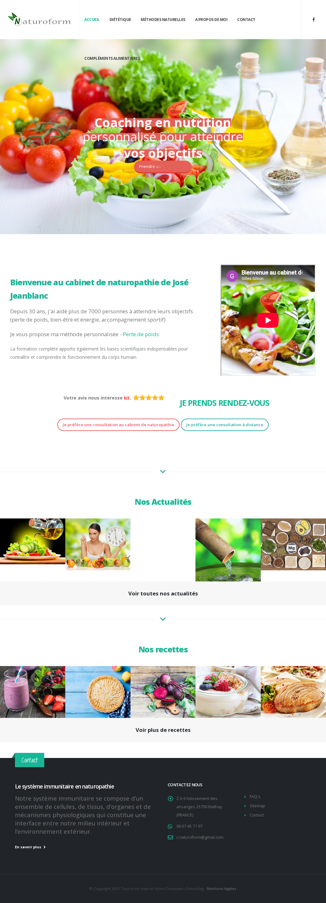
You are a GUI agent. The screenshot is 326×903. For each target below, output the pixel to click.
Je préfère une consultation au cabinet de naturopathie (118, 424)
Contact (246, 19)
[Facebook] (313, 19)
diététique (120, 19)
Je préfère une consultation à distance (224, 424)
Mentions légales (221, 888)
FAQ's (255, 796)
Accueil (92, 19)
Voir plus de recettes (163, 729)
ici (127, 398)
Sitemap (257, 806)
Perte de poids (141, 334)
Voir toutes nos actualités (163, 593)
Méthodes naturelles (163, 19)
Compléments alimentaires (112, 58)
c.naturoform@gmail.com (199, 837)
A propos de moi (211, 19)
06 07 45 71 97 (189, 826)
